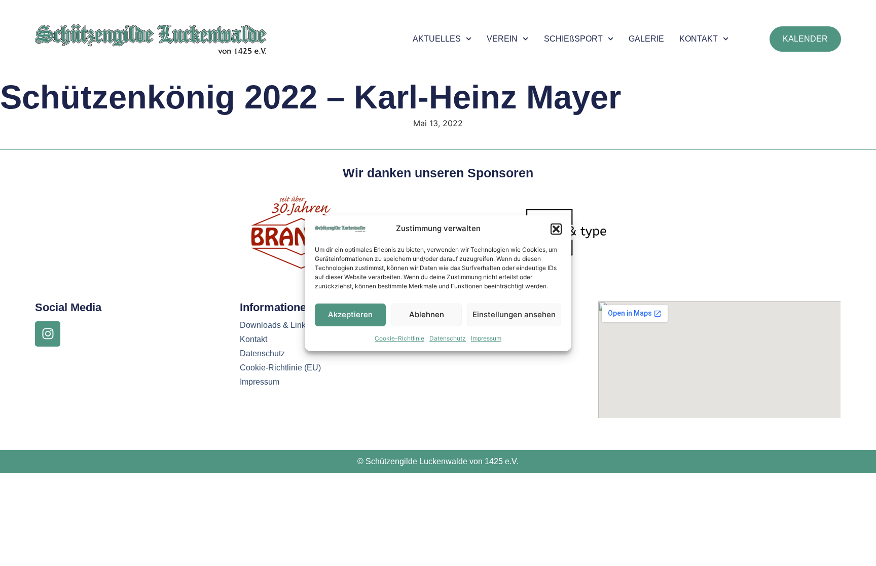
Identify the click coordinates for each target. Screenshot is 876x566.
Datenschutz (447, 338)
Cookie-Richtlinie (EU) (280, 367)
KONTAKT (698, 38)
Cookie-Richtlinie (399, 338)
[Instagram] (47, 334)
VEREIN (502, 38)
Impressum (486, 338)
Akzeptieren (350, 314)
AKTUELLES (437, 38)
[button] (556, 229)
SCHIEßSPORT (573, 38)
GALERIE (646, 38)
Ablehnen (426, 314)
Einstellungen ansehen (514, 314)
